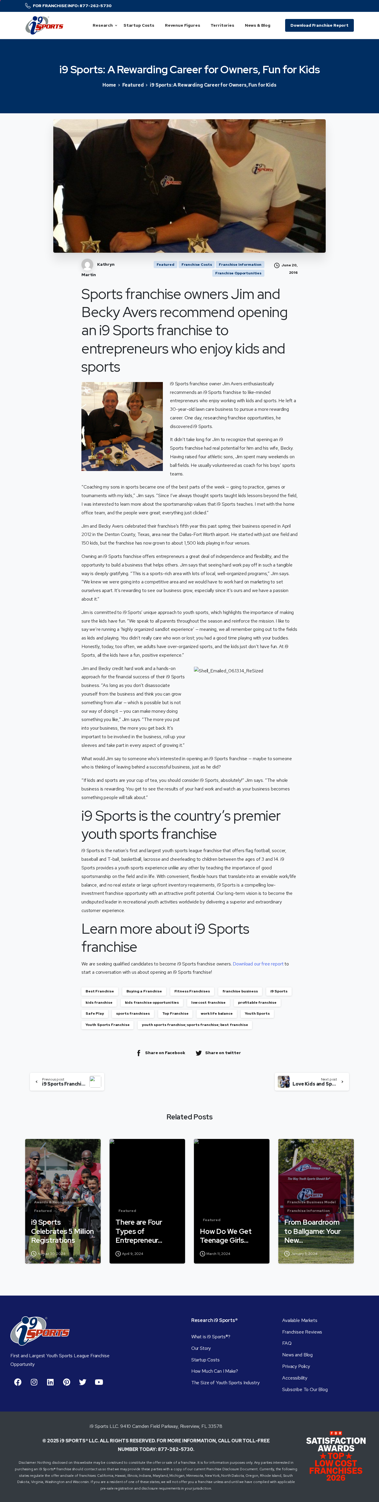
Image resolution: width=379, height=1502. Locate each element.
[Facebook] (17, 1381)
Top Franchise (175, 1013)
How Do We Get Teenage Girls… (226, 1236)
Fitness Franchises (192, 991)
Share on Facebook (165, 1052)
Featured (133, 85)
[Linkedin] (50, 1381)
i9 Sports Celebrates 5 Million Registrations (62, 1231)
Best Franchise (100, 991)
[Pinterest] (66, 1381)
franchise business (240, 991)
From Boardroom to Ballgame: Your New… (312, 1231)
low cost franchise (208, 1002)
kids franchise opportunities (152, 1002)
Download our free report (258, 964)
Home (109, 85)
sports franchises (133, 1013)
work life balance (216, 1013)
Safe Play (95, 1013)
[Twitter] (82, 1381)
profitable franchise (257, 1002)
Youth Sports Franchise (107, 1024)
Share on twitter (223, 1052)
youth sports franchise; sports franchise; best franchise (195, 1024)
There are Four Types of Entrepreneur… (138, 1231)
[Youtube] (98, 1381)
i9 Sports (279, 991)
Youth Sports (257, 1013)
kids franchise (99, 1002)
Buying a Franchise (144, 991)
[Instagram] (34, 1381)
